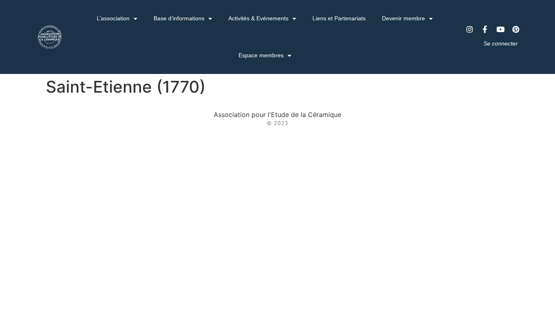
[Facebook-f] (485, 29)
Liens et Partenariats (339, 18)
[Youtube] (500, 29)
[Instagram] (469, 29)
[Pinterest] (516, 29)
